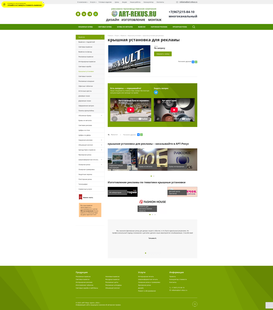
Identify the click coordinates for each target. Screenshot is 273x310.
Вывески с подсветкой (86, 42)
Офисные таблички (85, 86)
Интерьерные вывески (86, 62)
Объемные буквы (85, 27)
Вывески (141, 27)
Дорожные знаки (84, 101)
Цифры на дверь (84, 135)
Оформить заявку (162, 54)
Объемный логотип (85, 145)
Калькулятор (148, 2)
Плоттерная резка (85, 179)
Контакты (160, 2)
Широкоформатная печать (88, 160)
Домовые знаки (84, 96)
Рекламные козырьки (86, 81)
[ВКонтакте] (193, 62)
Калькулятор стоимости (178, 279)
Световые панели (84, 76)
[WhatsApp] (196, 62)
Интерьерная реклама (84, 282)
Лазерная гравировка (86, 169)
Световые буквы (105, 27)
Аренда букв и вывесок (86, 150)
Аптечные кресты (85, 91)
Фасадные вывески (112, 279)
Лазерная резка (84, 165)
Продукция (82, 272)
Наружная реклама (159, 27)
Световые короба (84, 66)
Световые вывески (85, 47)
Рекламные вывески (85, 57)
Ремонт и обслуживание (147, 291)
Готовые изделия (105, 2)
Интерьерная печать (146, 276)
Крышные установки (86, 71)
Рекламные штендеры (113, 285)
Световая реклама (85, 125)
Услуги (92, 2)
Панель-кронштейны (86, 111)
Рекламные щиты (111, 282)
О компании (82, 2)
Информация (176, 272)
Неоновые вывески (112, 276)
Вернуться (114, 134)
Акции (124, 2)
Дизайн (141, 288)
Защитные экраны (85, 174)
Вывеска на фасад (85, 52)
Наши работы (135, 2)
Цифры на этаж (84, 130)
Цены (117, 2)
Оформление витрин (86, 106)
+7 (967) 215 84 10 (178, 288)
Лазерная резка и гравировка (149, 282)
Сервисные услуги (85, 189)
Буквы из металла (125, 27)
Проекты (172, 276)
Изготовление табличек (84, 285)
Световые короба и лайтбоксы (87, 288)
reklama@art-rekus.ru (188, 2)
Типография (82, 184)
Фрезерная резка (180, 27)
